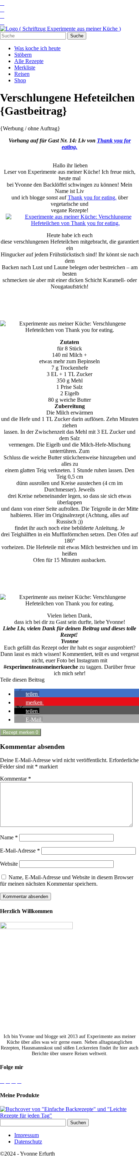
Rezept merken (20, 732)
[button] (26, 694)
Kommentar (15, 779)
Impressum (26, 1135)
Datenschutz (28, 1141)
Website (9, 864)
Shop (20, 80)
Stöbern (23, 55)
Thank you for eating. (92, 197)
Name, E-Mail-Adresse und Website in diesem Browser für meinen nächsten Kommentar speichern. (66, 880)
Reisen (22, 74)
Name (9, 837)
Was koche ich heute (37, 48)
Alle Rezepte (28, 61)
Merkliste (24, 67)
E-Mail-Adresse (20, 851)
